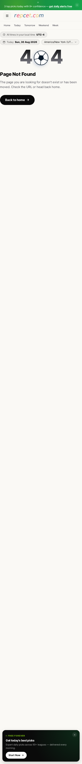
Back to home (15, 100)
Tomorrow (29, 25)
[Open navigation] (7, 16)
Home (7, 25)
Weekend (44, 25)
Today (17, 25)
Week (55, 25)
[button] (38, 5)
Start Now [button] (14, 755)
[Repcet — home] (29, 15)
